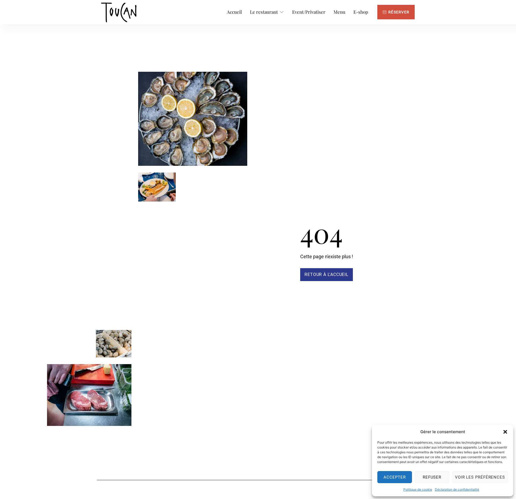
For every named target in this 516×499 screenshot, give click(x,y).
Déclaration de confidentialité (457, 489)
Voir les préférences (480, 477)
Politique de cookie (417, 489)
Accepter (395, 477)
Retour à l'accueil (326, 274)
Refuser (432, 477)
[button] (505, 432)
